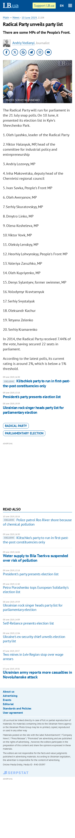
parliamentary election (24, 433)
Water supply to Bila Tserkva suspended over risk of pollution (35, 558)
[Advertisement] (37, 474)
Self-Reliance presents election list (28, 623)
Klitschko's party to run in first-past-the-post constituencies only (36, 383)
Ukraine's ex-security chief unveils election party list (34, 638)
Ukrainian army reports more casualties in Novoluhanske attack (37, 674)
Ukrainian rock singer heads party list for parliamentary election (33, 410)
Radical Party (16, 426)
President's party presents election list (31, 396)
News (16, 17)
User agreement (13, 712)
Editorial (8, 704)
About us (8, 691)
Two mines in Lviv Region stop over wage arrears (33, 656)
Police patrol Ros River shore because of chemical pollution (37, 522)
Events (7, 700)
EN (62, 6)
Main (6, 17)
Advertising (10, 695)
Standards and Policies (17, 708)
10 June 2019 (29, 17)
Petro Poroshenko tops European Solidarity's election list (35, 589)
